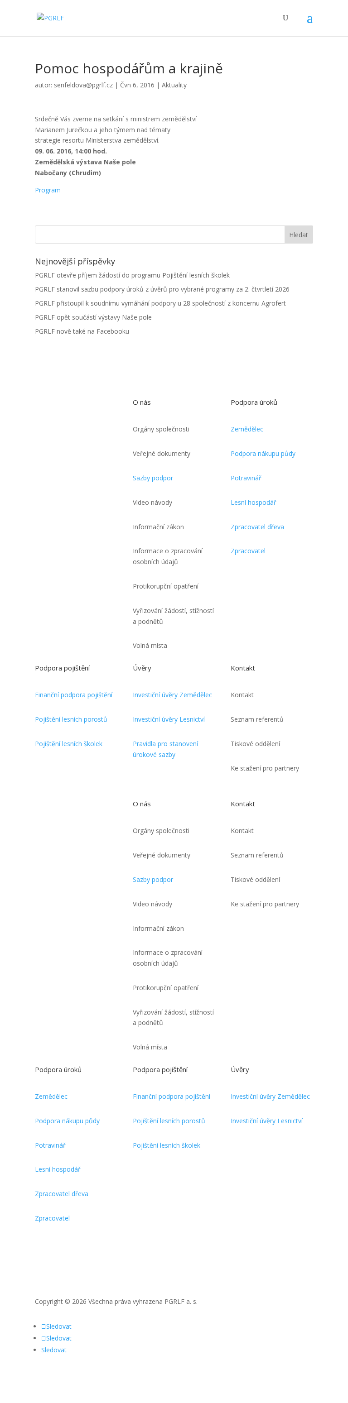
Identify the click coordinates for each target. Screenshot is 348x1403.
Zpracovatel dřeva (257, 526)
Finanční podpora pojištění (73, 694)
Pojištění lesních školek (68, 743)
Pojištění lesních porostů (71, 719)
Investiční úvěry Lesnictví (169, 719)
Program (48, 190)
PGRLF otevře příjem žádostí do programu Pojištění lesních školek (132, 275)
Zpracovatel (248, 550)
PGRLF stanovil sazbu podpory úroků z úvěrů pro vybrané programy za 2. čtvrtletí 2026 (162, 289)
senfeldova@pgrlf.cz (83, 85)
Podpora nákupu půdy (263, 453)
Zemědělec (247, 429)
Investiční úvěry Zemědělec (172, 694)
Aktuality (174, 85)
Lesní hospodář (253, 502)
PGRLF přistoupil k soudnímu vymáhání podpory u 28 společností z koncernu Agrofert (160, 303)
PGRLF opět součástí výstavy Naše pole (93, 317)
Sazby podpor (153, 478)
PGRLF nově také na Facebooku (82, 331)
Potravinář (246, 478)
